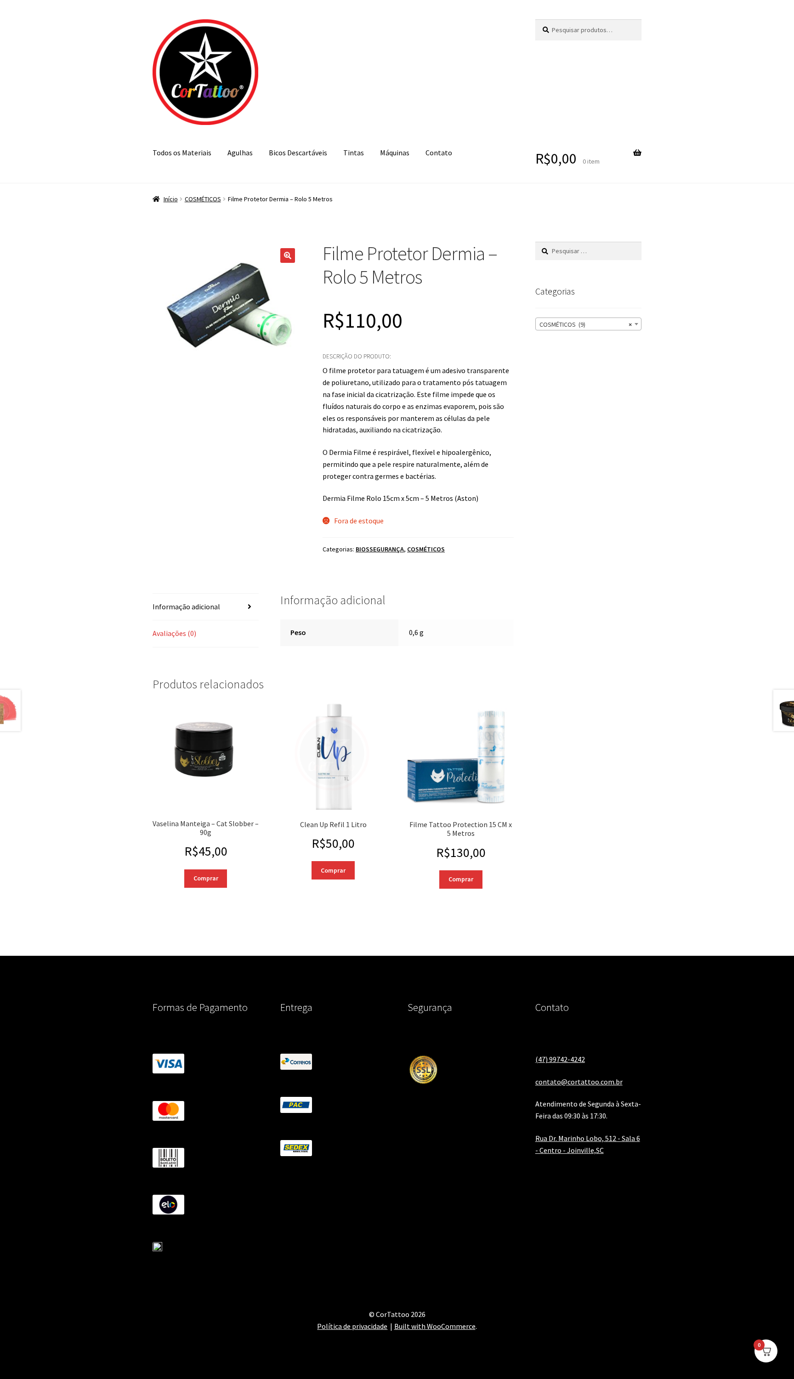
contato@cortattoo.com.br (579, 1081)
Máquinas (394, 152)
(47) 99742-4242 (560, 1059)
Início (171, 199)
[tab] (206, 607)
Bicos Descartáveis (298, 152)
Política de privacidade (352, 1326)
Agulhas (240, 152)
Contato (438, 152)
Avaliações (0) (174, 633)
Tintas (353, 152)
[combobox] (588, 324)
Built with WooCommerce (435, 1326)
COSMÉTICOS (203, 199)
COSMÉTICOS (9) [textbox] (585, 324)
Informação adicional (186, 606)
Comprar (205, 878)
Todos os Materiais (182, 152)
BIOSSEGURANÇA (380, 549)
